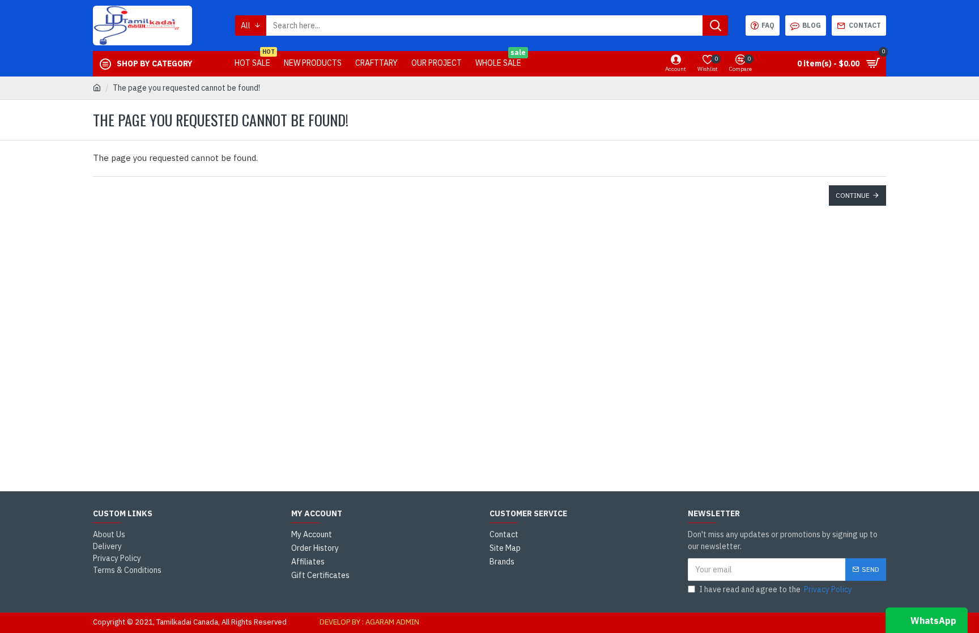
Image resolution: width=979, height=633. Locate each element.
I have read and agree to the (775, 589)
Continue (853, 195)
